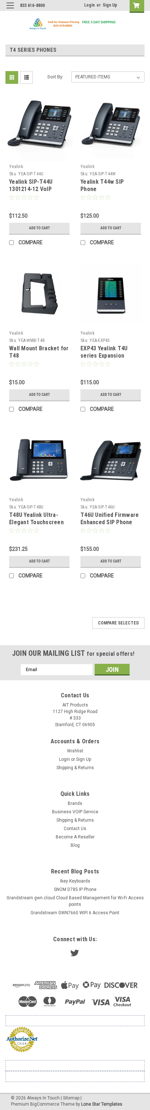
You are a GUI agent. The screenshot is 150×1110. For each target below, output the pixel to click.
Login (89, 5)
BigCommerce (44, 1104)
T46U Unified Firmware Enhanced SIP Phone (109, 518)
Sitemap (71, 1098)
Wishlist (75, 750)
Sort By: (55, 76)
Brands (75, 803)
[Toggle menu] (10, 10)
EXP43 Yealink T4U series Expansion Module (103, 355)
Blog (75, 845)
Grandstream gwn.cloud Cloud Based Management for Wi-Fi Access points (75, 901)
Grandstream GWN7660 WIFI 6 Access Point (75, 912)
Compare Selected (118, 623)
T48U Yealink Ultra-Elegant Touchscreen (36, 518)
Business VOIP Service (75, 811)
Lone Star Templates (101, 1104)
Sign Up (110, 5)
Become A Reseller (75, 837)
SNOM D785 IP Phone (75, 889)
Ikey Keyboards (75, 881)
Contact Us (75, 828)
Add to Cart (39, 228)
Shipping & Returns (75, 767)
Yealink (16, 166)
